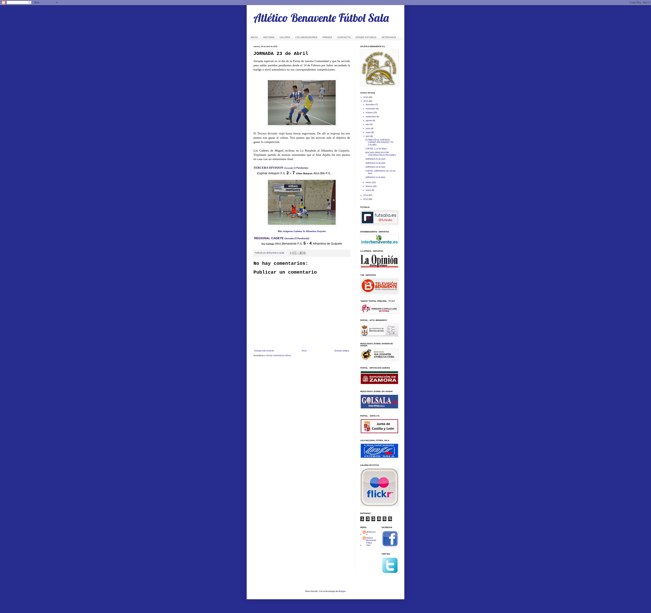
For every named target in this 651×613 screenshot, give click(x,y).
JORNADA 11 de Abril (375, 177)
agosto (369, 120)
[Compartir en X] (298, 253)
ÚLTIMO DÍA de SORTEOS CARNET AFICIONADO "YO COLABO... (379, 142)
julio (368, 124)
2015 (366, 101)
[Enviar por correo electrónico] (291, 253)
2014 (366, 195)
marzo (369, 182)
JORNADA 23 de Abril (375, 163)
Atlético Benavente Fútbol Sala (321, 18)
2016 (366, 97)
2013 (366, 199)
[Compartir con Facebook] (301, 253)
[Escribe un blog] (294, 253)
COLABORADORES (306, 37)
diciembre (370, 104)
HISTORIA (268, 37)
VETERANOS (388, 37)
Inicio (304, 351)
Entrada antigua (341, 351)
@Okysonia (371, 533)
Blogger (342, 591)
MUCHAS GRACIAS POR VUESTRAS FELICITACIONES (380, 153)
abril (368, 136)
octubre (369, 112)
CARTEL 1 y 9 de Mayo (376, 148)
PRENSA (327, 37)
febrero (369, 186)
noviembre (371, 108)
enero (369, 190)
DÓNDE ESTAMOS (366, 37)
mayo (368, 132)
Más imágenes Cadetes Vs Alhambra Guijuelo (302, 231)
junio (368, 128)
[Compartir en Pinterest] (304, 253)
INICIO (254, 37)
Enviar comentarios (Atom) (279, 355)
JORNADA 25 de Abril (375, 159)
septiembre (371, 116)
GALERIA (285, 37)
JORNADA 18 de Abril (375, 167)
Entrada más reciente (264, 351)
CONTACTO (344, 37)
